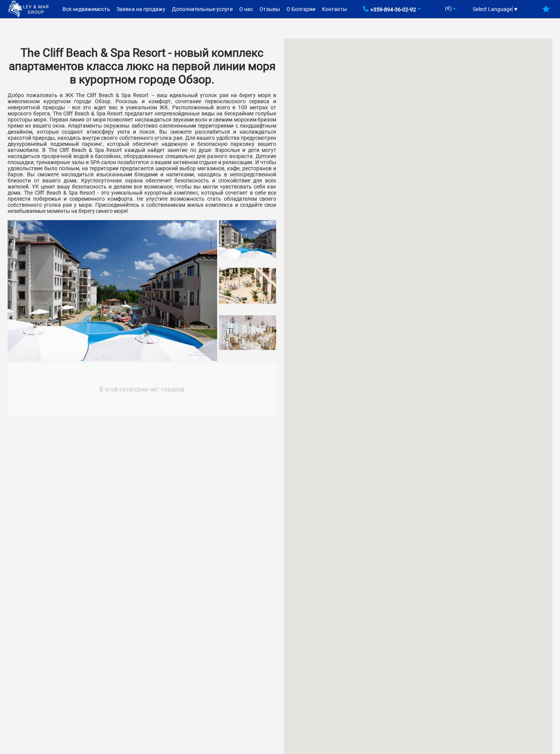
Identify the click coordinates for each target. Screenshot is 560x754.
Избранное (546, 12)
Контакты (334, 9)
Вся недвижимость (86, 9)
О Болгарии (300, 9)
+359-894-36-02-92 (393, 9)
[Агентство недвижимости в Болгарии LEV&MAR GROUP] (29, 8)
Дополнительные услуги (202, 9)
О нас (246, 9)
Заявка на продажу (141, 9)
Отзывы (269, 9)
